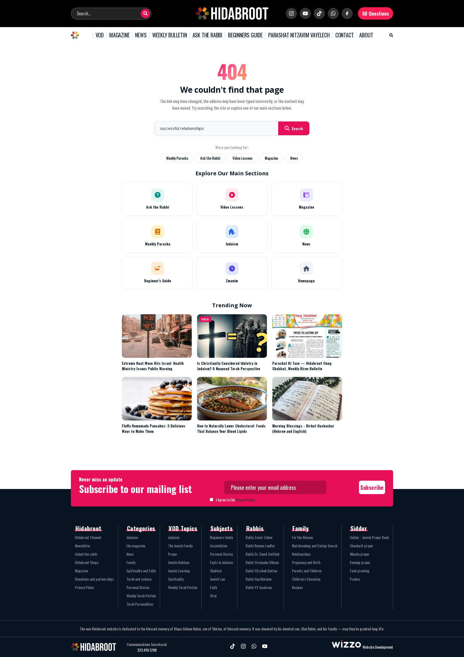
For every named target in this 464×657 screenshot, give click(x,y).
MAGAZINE (119, 35)
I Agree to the (235, 499)
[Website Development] (346, 647)
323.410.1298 (147, 650)
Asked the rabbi (86, 554)
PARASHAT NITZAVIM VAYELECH (299, 35)
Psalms (355, 579)
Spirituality (176, 579)
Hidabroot (88, 528)
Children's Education (306, 579)
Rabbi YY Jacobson (259, 587)
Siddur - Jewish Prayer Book (369, 537)
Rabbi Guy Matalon (258, 579)
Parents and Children (306, 570)
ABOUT (366, 35)
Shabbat (216, 570)
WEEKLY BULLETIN (169, 35)
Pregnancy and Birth (306, 562)
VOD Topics (183, 528)
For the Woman (302, 537)
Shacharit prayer (361, 545)
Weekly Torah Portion (141, 595)
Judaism (132, 537)
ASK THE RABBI (207, 35)
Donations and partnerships (94, 579)
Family (130, 562)
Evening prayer (360, 562)
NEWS (140, 35)
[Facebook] (347, 13)
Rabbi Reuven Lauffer (260, 545)
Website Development (378, 647)
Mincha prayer (359, 554)
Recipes (297, 587)
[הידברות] (232, 13)
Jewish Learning (179, 570)
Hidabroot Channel (88, 537)
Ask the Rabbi (210, 158)
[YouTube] (305, 13)
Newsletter (82, 545)
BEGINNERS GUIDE (245, 35)
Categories (141, 528)
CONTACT (344, 35)
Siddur (358, 528)
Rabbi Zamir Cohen (259, 537)
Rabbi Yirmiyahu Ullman (262, 562)
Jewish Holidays (179, 562)
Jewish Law (217, 579)
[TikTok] (319, 13)
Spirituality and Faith (141, 570)
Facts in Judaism (221, 562)
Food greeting (359, 570)
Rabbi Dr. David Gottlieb (263, 554)
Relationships (301, 554)
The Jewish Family (180, 545)
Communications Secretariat (147, 644)
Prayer (172, 554)
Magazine (271, 158)
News (294, 158)
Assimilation (218, 545)
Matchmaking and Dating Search (314, 545)
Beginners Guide (221, 537)
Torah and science (138, 579)
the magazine (135, 545)
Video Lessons (242, 158)
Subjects (222, 528)
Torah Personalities (139, 604)
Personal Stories (138, 587)
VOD (100, 35)
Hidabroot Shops (87, 562)
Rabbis (255, 528)
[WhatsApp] (333, 13)
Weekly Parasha (177, 158)
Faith (213, 587)
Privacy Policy (245, 499)
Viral (213, 595)
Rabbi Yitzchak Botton (261, 570)
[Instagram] (291, 13)
